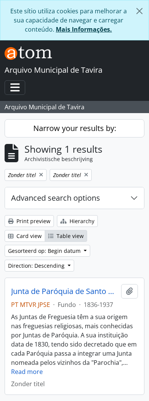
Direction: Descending (37, 265)
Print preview (32, 221)
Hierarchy (81, 221)
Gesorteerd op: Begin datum (45, 250)
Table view (69, 236)
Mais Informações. (84, 29)
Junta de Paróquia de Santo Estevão (64, 291)
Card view (28, 236)
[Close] (139, 11)
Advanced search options (55, 198)
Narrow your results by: (74, 128)
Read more (27, 371)
